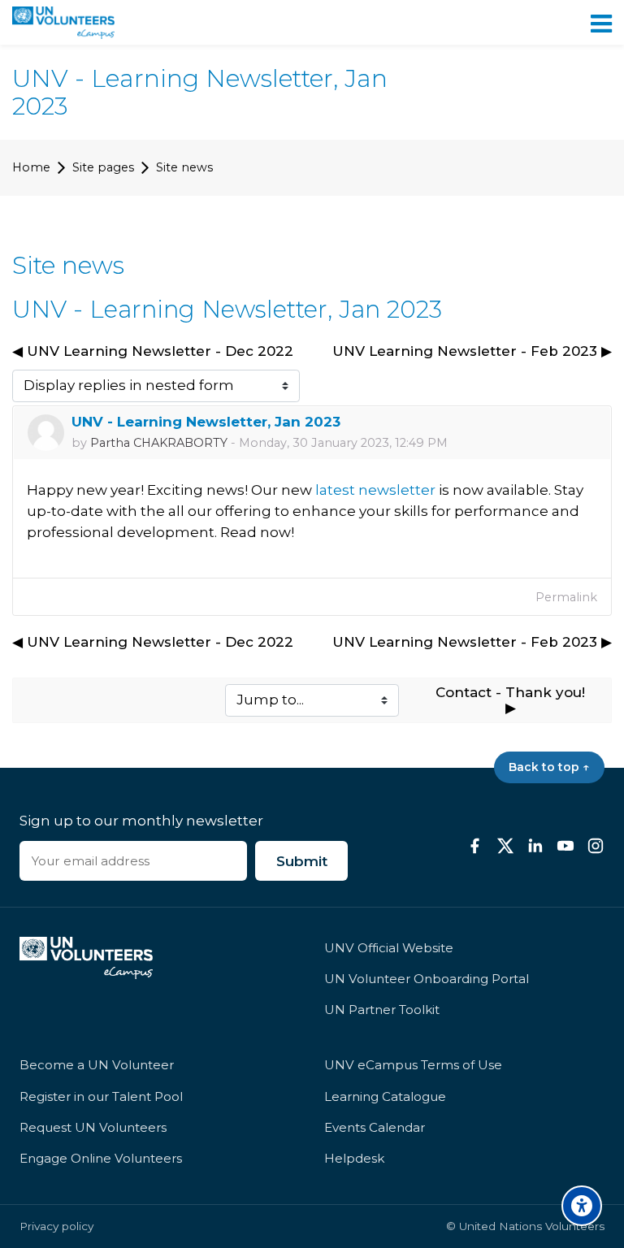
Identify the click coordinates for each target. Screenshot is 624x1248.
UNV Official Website (388, 948)
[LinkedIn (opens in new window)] (535, 846)
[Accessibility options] (581, 1205)
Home (31, 167)
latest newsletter (377, 490)
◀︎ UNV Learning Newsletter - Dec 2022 (152, 351)
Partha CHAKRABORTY (159, 443)
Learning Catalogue (385, 1096)
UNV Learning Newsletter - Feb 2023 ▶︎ (472, 351)
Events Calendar (374, 1127)
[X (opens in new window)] (505, 846)
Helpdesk (354, 1158)
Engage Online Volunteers (101, 1158)
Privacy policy (56, 1226)
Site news (184, 167)
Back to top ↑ (549, 767)
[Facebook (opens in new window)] (475, 846)
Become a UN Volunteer (97, 1064)
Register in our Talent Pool (101, 1096)
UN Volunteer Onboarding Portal (426, 978)
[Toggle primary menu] (601, 22)
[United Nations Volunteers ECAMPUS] (63, 22)
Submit (301, 861)
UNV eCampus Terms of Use (413, 1064)
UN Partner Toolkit (382, 1009)
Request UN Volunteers (93, 1127)
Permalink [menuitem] (566, 597)
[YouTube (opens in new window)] (565, 846)
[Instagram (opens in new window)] (595, 846)
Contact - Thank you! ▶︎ (512, 700)
